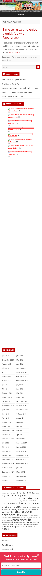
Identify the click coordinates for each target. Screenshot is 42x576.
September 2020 (22, 381)
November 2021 (8, 464)
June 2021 (20, 356)
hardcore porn (21, 511)
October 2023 (7, 401)
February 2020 (21, 401)
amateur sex (30, 57)
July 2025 (5, 368)
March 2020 (20, 397)
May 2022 (5, 447)
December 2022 (8, 430)
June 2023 (5, 414)
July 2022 (5, 443)
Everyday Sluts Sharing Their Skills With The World (20, 88)
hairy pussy (35, 509)
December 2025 (8, 360)
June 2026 (5, 356)
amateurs (19, 499)
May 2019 (20, 430)
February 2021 (21, 368)
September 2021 (8, 472)
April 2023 (5, 418)
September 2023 (8, 405)
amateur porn (17, 495)
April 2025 (5, 372)
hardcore (5, 512)
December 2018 (22, 451)
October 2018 (21, 459)
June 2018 (20, 468)
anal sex (25, 501)
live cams (8, 518)
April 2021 (20, 364)
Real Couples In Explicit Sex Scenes (14, 80)
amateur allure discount (9, 493)
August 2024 (6, 381)
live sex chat (16, 518)
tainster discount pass (16, 524)
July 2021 (5, 480)
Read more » (14, 52)
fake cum (29, 507)
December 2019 (22, 405)
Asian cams (33, 501)
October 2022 (7, 435)
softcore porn (31, 522)
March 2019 (20, 439)
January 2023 (7, 426)
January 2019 (21, 447)
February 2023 (7, 422)
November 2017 (22, 480)
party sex (8, 520)
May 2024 (5, 389)
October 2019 (21, 414)
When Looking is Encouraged (12, 96)
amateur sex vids (6, 501)
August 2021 (6, 476)
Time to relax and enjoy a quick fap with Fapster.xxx (20, 33)
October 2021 (7, 468)
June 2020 (20, 389)
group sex (26, 509)
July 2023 (5, 410)
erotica (23, 507)
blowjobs (12, 503)
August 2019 (20, 418)
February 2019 (21, 443)
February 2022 (7, 455)
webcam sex (25, 526)
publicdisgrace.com (7, 522)
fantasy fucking (6, 509)
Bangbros (4, 504)
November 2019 (22, 410)
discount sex (11, 506)
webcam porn (13, 526)
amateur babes (25, 492)
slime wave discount (19, 522)
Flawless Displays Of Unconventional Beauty (18, 92)
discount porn (28, 503)
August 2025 (6, 364)
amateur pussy (20, 57)
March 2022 (6, 451)
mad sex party (24, 518)
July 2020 (19, 385)
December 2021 (8, 459)
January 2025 (7, 376)
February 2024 (7, 393)
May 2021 (20, 360)
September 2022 (8, 439)
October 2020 (21, 376)
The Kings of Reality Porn (11, 84)
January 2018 (21, 476)
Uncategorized (7, 549)
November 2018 (22, 455)
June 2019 (20, 426)
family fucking (36, 507)
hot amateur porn (27, 515)
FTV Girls (13, 509)
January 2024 (7, 397)
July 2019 (19, 422)
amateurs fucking (17, 501)
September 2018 (22, 464)
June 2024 (5, 385)
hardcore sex (12, 515)
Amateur (7, 57)
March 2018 (20, 472)
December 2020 (22, 372)
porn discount (21, 520)
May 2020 (20, 393)
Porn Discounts (7, 545)
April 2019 (20, 435)
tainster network (28, 524)
